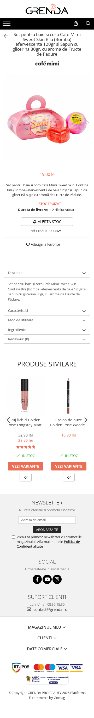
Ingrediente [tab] (17, 329)
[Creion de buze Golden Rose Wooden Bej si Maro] (68, 396)
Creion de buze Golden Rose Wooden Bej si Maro (68, 422)
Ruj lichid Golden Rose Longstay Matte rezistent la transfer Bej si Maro (26, 422)
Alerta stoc (49, 221)
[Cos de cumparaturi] (75, 23)
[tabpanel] (47, 117)
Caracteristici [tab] (18, 310)
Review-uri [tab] (18, 339)
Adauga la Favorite (45, 244)
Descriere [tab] (15, 272)
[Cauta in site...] (88, 23)
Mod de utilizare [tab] (20, 320)
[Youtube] (47, 579)
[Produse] (7, 25)
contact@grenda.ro (49, 609)
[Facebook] (37, 579)
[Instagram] (57, 579)
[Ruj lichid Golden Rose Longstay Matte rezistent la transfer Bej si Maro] (25, 396)
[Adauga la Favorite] (26, 477)
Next (86, 122)
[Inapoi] (4, 35)
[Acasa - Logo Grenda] (47, 9)
